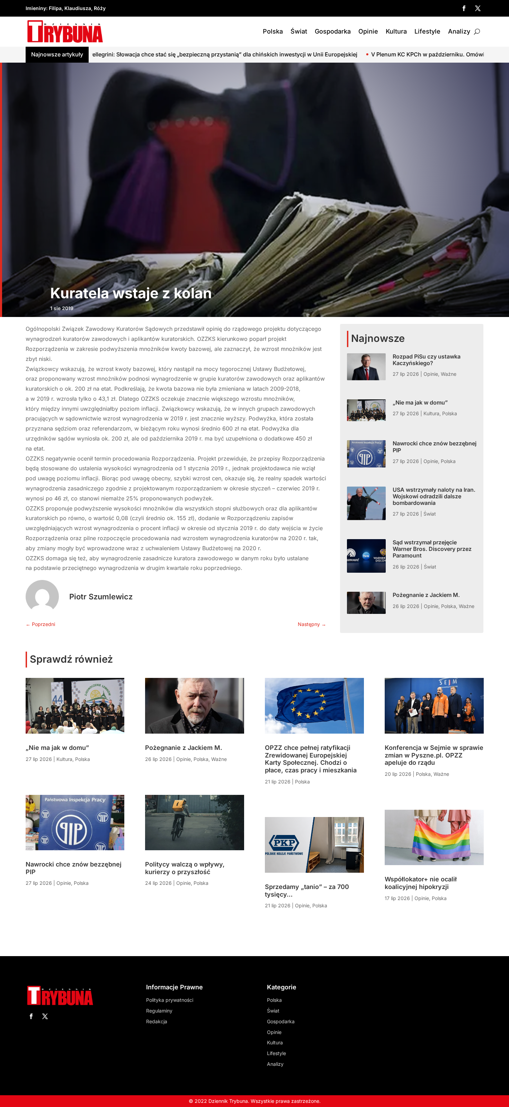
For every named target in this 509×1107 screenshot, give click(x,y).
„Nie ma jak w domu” (420, 402)
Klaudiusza (77, 8)
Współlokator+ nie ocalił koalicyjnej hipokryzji (421, 882)
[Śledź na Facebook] (464, 8)
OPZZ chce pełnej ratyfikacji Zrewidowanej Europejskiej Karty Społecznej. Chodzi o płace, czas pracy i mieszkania (311, 759)
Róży (100, 8)
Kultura (396, 31)
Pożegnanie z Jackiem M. (426, 594)
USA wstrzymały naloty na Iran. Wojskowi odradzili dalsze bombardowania (434, 496)
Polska (273, 31)
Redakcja (156, 1021)
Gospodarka (333, 31)
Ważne (448, 374)
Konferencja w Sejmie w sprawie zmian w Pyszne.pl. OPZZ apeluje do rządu (434, 755)
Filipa (55, 8)
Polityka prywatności (169, 1000)
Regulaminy (159, 1011)
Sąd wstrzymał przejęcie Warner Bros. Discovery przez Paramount (432, 549)
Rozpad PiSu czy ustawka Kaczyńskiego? (427, 359)
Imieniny (36, 8)
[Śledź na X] (477, 8)
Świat (299, 31)
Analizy (459, 31)
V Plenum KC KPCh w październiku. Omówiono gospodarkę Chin (372, 54)
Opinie (368, 31)
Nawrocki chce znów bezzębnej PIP (434, 446)
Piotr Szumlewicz (101, 596)
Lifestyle (427, 31)
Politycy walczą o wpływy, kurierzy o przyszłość (185, 868)
